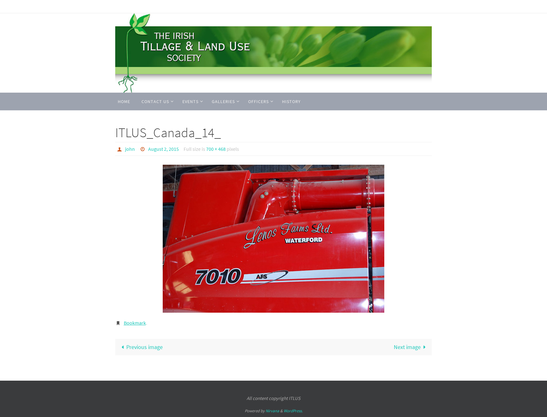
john (130, 149)
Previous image (144, 347)
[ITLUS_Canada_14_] (273, 239)
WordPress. (293, 411)
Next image (407, 347)
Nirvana (272, 411)
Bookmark (135, 323)
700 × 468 (216, 149)
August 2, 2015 (163, 149)
